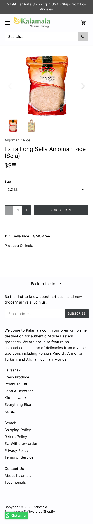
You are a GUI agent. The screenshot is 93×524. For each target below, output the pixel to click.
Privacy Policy (17, 450)
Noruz (10, 411)
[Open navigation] (7, 23)
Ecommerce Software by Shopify (30, 511)
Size (8, 181)
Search (10, 423)
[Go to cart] (83, 23)
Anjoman (12, 140)
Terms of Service (19, 457)
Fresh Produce (17, 377)
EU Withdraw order (21, 443)
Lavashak (13, 370)
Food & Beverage (19, 391)
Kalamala (40, 507)
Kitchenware (15, 397)
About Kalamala (18, 475)
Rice (26, 140)
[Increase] (26, 210)
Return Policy (16, 436)
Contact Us (14, 468)
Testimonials (15, 482)
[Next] (82, 85)
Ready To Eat (16, 384)
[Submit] (83, 36)
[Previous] (10, 85)
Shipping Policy (18, 430)
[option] (46, 85)
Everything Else (18, 404)
